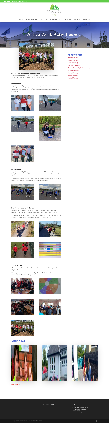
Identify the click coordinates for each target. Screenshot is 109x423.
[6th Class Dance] (50, 200)
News (28, 19)
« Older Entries (15, 384)
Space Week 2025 (73, 60)
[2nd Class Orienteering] (22, 111)
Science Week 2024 (73, 70)
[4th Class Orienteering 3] (50, 111)
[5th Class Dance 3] (50, 315)
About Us (43, 19)
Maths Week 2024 (73, 73)
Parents (67, 19)
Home (21, 19)
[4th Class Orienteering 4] (22, 132)
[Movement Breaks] (50, 294)
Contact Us (86, 19)
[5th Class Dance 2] (22, 200)
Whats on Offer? (56, 19)
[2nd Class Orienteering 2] (22, 161)
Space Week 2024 (73, 75)
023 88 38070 (7, 1)
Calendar (34, 19)
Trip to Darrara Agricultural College (79, 68)
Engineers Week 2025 (74, 65)
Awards (75, 19)
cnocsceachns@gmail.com (80, 413)
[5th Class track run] (50, 237)
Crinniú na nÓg (73, 63)
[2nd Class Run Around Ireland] (22, 237)
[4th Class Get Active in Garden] (22, 336)
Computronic (23, 420)
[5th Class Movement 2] (22, 294)
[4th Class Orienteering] (50, 140)
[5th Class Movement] (22, 315)
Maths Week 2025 (73, 58)
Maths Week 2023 (73, 78)
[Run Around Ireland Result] (50, 257)
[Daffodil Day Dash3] (22, 257)
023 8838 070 (76, 411)
